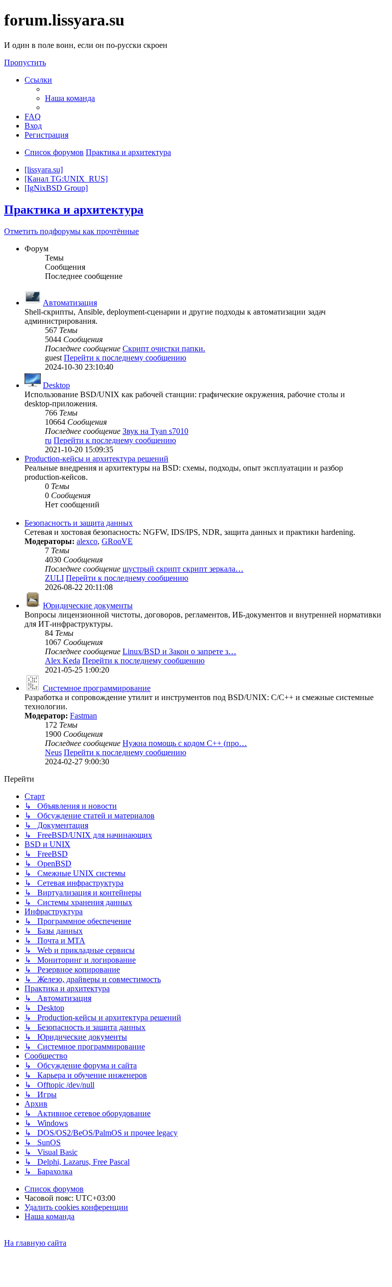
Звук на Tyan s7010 (155, 431)
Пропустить (25, 62)
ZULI (54, 578)
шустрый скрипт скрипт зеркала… (182, 568)
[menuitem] (70, 98)
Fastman (83, 715)
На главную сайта (35, 1243)
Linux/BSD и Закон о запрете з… (179, 651)
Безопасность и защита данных (78, 523)
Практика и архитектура (73, 209)
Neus (53, 752)
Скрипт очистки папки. (163, 348)
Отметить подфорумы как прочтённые (71, 231)
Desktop (56, 385)
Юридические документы (88, 605)
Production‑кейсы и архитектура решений (96, 458)
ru (48, 440)
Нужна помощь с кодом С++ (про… (184, 743)
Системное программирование (97, 688)
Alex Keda (62, 660)
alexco (87, 541)
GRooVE (117, 541)
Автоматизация (70, 302)
